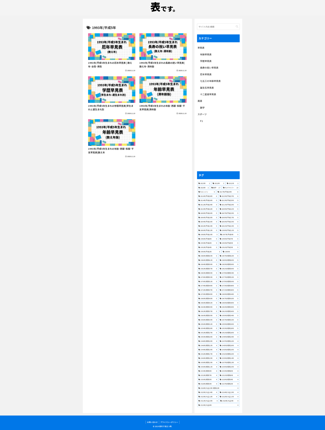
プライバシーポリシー (169, 422)
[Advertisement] (137, 178)
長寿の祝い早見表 (209, 67)
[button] (237, 26)
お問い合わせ (152, 422)
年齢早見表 (206, 54)
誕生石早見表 (207, 87)
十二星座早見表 (208, 94)
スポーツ (202, 114)
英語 (200, 100)
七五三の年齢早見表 (210, 81)
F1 (201, 121)
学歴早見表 (206, 61)
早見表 (201, 47)
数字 (202, 107)
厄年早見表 (206, 74)
